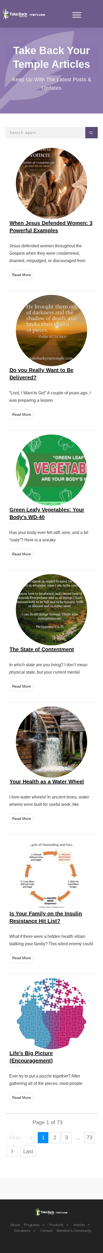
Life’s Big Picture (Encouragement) (51, 1043)
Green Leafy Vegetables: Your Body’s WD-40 (51, 500)
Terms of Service (83, 1242)
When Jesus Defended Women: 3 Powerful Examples (51, 217)
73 (89, 1137)
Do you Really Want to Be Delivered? (51, 360)
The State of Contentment (51, 636)
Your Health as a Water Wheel (51, 768)
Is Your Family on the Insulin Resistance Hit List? (51, 904)
